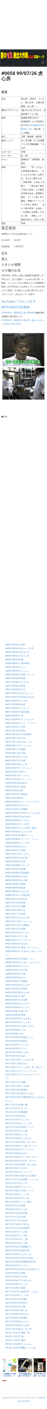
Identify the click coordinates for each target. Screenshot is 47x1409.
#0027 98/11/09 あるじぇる (18, 741)
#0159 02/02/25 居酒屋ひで (18, 1246)
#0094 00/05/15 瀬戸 (15, 996)
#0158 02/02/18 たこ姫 (16, 1242)
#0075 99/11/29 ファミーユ (18, 921)
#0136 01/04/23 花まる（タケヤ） (21, 1160)
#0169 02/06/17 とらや (16, 1284)
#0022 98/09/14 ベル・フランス (20, 723)
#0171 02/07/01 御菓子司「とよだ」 (22, 1291)
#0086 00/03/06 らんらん (17, 966)
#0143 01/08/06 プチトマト (18, 1186)
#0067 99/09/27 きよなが (17, 891)
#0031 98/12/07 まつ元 (16, 756)
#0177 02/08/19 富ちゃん (17, 1314)
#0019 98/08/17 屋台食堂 (17, 711)
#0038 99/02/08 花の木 (16, 782)
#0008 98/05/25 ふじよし (17, 670)
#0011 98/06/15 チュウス (17, 682)
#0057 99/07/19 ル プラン (17, 853)
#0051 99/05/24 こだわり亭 (18, 831)
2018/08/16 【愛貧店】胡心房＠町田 (18, 312)
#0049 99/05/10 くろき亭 (17, 824)
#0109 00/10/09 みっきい (17, 1052)
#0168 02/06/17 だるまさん (18, 1280)
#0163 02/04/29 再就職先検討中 (20, 1261)
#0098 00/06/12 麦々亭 (16, 1011)
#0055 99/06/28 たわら (16, 846)
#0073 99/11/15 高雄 (15, 913)
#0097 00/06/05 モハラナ (17, 1007)
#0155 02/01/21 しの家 (16, 1231)
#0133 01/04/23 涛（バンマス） (20, 1149)
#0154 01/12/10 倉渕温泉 (17, 1228)
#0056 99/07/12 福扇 (15, 850)
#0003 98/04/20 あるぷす (17, 652)
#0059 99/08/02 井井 (15, 861)
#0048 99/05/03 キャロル (17, 820)
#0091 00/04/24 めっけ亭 (17, 984)
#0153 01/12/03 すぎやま (17, 1224)
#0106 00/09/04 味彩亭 (16, 1041)
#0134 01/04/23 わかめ (16, 1153)
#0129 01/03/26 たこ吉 (17, 1134)
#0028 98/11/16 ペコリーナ (18, 745)
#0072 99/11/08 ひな (15, 910)
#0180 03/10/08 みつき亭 (17, 1325)
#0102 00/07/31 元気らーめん (19, 1026)
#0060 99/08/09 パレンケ (17, 865)
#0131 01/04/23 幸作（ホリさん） (21, 1142)
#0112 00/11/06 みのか (16, 1063)
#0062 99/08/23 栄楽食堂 (17, 872)
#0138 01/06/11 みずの (16, 1168)
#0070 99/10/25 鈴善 (15, 902)
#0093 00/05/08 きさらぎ (17, 992)
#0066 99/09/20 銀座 (15, 887)
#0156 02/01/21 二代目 (16, 1235)
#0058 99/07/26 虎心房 (16, 857)
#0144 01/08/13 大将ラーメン (19, 1190)
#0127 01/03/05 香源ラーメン (20, 1127)
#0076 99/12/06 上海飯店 (17, 925)
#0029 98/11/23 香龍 (15, 749)
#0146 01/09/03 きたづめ (17, 1198)
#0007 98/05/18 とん (15, 667)
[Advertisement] (23, 24)
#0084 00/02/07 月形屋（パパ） (20, 958)
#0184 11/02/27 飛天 (15, 1340)
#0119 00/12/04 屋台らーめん (19, 1093)
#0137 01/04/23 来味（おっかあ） (21, 1164)
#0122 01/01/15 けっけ (16, 1108)
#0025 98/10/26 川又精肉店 (18, 734)
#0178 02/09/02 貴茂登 (16, 1317)
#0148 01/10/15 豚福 (15, 1205)
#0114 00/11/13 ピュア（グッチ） (21, 1071)
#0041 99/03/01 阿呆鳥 (16, 794)
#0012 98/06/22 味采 (15, 685)
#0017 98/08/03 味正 (15, 704)
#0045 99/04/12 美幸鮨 (16, 809)
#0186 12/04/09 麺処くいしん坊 (20, 1347)
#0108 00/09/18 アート (16, 1048)
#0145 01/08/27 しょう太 (17, 1194)
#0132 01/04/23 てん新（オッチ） (21, 1145)
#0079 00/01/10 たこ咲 (16, 936)
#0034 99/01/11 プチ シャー (18, 768)
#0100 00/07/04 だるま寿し (18, 1018)
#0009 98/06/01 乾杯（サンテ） (20, 674)
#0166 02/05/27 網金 (15, 1272)
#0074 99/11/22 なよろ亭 (17, 917)
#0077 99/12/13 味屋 (15, 928)
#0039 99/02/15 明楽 (15, 786)
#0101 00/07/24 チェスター (18, 1022)
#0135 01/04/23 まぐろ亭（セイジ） (22, 1156)
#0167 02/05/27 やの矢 (16, 1276)
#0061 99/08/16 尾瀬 (15, 869)
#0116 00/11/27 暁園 (15, 1082)
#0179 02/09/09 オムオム (17, 1321)
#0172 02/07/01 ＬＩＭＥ (17, 1295)
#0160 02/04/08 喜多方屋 (18, 1250)
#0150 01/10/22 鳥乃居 (16, 1213)
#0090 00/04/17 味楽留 (16, 981)
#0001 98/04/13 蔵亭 (15, 644)
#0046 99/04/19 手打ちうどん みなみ (22, 812)
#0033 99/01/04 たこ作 (16, 764)
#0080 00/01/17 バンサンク (18, 940)
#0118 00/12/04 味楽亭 (16, 1089)
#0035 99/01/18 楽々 (15, 771)
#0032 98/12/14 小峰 (15, 760)
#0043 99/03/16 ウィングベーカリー (22, 801)
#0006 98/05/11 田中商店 (17, 663)
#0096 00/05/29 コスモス (17, 1003)
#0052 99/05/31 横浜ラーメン (19, 835)
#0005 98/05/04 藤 (14, 659)
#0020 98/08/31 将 (14, 715)
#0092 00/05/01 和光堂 (16, 988)
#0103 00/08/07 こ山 (15, 1029)
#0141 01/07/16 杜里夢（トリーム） (22, 1179)
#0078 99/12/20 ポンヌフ (17, 932)
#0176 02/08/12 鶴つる (16, 1310)
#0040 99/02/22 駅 (14, 790)
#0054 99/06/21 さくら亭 (17, 842)
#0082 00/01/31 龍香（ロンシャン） (22, 947)
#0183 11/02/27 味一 (15, 1336)
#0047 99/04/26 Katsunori (18, 816)
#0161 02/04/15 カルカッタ (18, 1254)
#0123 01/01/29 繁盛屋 (16, 1112)
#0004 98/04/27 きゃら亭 (17, 655)
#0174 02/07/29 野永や (16, 1302)
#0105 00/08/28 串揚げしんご (19, 1037)
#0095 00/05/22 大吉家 (16, 999)
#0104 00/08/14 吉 (14, 1033)
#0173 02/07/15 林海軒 (16, 1299)
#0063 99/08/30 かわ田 (16, 876)
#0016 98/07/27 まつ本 (16, 700)
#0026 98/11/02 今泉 (15, 738)
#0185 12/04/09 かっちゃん (18, 1344)
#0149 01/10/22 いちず (16, 1209)
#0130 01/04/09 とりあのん (18, 1138)
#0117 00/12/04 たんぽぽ (17, 1085)
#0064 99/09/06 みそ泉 (16, 880)
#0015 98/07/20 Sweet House (19, 696)
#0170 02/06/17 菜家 (15, 1287)
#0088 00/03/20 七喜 (15, 973)
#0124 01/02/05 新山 (15, 1115)
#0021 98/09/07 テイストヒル (19, 719)
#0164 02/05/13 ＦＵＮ (16, 1265)
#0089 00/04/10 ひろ (15, 977)
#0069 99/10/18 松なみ (16, 898)
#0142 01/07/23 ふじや (16, 1183)
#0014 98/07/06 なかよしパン (19, 693)
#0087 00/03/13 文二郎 (16, 969)
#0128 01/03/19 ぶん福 (16, 1130)
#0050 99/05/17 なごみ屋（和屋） (21, 827)
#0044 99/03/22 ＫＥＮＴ (17, 805)
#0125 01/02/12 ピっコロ (17, 1119)
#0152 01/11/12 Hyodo (16, 1220)
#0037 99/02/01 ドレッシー (18, 779)
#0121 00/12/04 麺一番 (16, 1104)
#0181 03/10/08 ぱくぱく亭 (18, 1329)
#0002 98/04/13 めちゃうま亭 (19, 648)
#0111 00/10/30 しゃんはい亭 (19, 1059)
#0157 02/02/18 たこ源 (16, 1239)
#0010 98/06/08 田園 (15, 678)
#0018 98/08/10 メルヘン (17, 708)
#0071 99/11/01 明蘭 (15, 906)
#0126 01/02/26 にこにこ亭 (18, 1123)
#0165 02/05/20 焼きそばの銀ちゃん (22, 1269)
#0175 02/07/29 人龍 (15, 1306)
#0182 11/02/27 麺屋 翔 (17, 1332)
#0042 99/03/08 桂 (14, 797)
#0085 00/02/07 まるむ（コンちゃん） (23, 962)
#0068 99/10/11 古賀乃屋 (17, 895)
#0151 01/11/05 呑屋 (15, 1216)
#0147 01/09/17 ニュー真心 (18, 1201)
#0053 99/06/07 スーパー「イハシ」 (22, 839)
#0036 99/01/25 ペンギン (17, 775)
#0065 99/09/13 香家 (15, 883)
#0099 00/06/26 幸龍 (15, 1014)
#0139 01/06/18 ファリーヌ (18, 1171)
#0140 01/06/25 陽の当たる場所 (20, 1175)
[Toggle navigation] (42, 62)
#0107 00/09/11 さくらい (17, 1044)
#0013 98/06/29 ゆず (15, 689)
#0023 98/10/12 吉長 (15, 726)
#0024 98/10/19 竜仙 (15, 730)
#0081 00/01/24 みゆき (16, 943)
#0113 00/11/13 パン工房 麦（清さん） (24, 1067)
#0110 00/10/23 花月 (15, 1055)
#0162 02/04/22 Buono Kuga (19, 1257)
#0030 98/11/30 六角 (15, 753)
